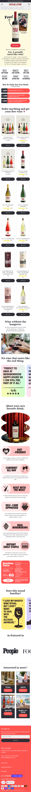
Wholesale (4, 771)
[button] (8, 145)
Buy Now (15, 45)
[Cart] (28, 4)
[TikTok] (2, 776)
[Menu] (2, 4)
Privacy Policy (12, 779)
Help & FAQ (4, 763)
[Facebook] (8, 776)
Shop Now (8, 690)
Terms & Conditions (5, 779)
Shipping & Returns (6, 767)
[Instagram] (4, 776)
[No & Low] (15, 4)
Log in (3, 782)
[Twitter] (6, 776)
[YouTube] (10, 776)
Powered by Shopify (5, 790)
